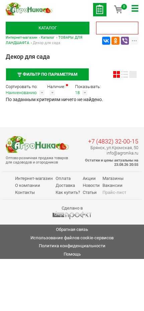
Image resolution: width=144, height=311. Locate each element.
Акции (89, 178)
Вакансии (112, 185)
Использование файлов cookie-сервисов (72, 237)
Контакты (25, 192)
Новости (91, 185)
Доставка (65, 185)
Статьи (90, 192)
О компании (27, 185)
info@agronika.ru (122, 153)
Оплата (63, 178)
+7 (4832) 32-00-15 (113, 141)
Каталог (48, 27)
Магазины (113, 178)
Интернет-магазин (21, 37)
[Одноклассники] (116, 41)
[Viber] (125, 41)
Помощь (72, 254)
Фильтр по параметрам (49, 74)
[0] (118, 11)
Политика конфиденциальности (72, 245)
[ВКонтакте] (106, 41)
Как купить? (68, 192)
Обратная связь (72, 229)
